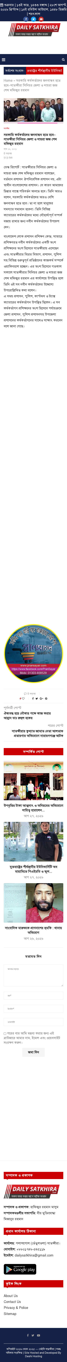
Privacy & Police (16, 1308)
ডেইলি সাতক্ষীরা (46, 1349)
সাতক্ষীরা (6, 128)
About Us (11, 1296)
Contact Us (12, 1302)
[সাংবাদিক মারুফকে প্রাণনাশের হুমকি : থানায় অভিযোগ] (33, 903)
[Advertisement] (34, 46)
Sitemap (10, 1314)
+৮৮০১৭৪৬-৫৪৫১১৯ (31, 1249)
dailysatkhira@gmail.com (34, 1255)
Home (8, 81)
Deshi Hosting (33, 1356)
